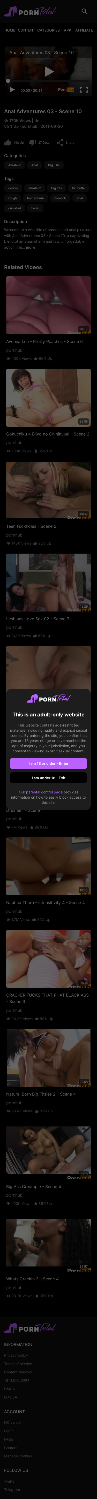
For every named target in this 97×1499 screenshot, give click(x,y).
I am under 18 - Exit (48, 778)
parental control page (44, 792)
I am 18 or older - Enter (49, 763)
